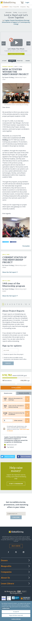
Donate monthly (24, 393)
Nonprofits (16, 7)
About (11, 7)
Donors (4, 560)
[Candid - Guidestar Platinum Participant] (9, 598)
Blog (28, 7)
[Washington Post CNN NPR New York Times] (16, 592)
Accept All (16, 611)
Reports (12, 60)
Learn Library (7, 584)
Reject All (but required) (16, 615)
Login (27, 2)
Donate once (8, 393)
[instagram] (16, 552)
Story (4, 60)
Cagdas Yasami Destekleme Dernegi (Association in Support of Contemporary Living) (16, 22)
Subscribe (16, 517)
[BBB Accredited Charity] (16, 598)
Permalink (26, 246)
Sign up (8, 363)
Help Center (16, 546)
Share (28, 60)
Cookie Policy (6, 608)
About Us (5, 578)
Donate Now (16, 387)
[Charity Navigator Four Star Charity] (4, 598)
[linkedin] (23, 552)
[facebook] (8, 552)
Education (8, 12)
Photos (20, 60)
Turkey (15, 12)
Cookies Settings (16, 619)
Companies (23, 7)
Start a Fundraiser (16, 483)
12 (26, 304)
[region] (16, 611)
